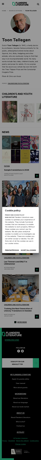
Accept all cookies (28, 250)
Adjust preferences (12, 250)
